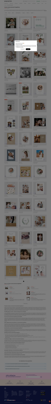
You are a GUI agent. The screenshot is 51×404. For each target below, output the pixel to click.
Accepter (28, 49)
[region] (25, 45)
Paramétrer (22, 49)
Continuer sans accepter (19, 44)
